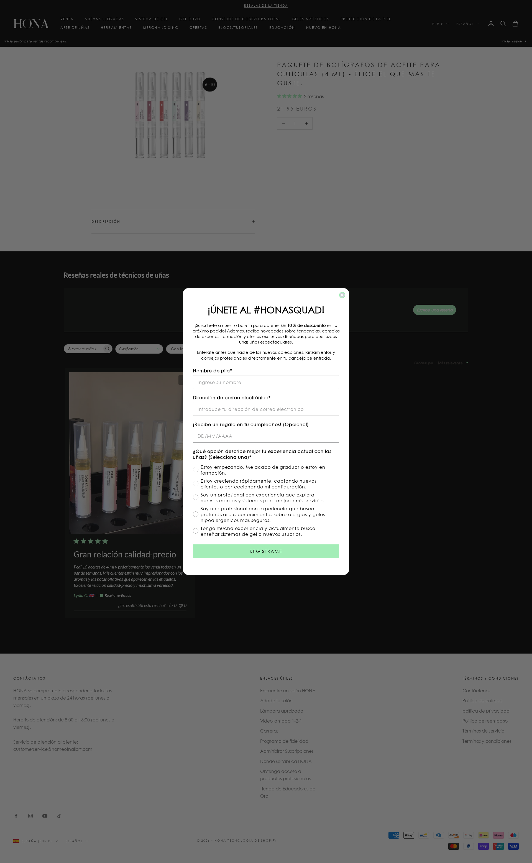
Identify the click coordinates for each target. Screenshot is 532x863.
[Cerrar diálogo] (342, 295)
